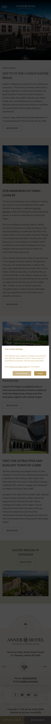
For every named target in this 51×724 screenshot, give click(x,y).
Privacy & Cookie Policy (18, 367)
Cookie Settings (22, 373)
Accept (40, 373)
